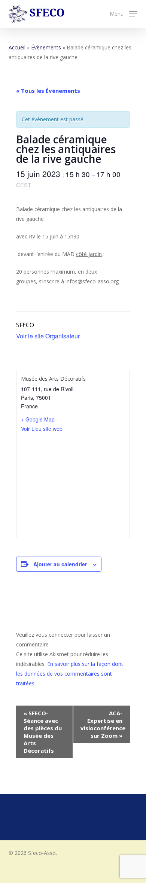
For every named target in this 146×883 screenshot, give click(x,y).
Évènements (46, 47)
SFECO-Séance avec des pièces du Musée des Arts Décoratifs (43, 731)
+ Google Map (38, 419)
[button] (123, 13)
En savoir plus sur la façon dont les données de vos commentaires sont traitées (69, 673)
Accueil (17, 47)
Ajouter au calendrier (60, 564)
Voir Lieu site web (42, 428)
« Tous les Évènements (48, 90)
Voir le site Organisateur (48, 336)
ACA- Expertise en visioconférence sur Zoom (102, 724)
